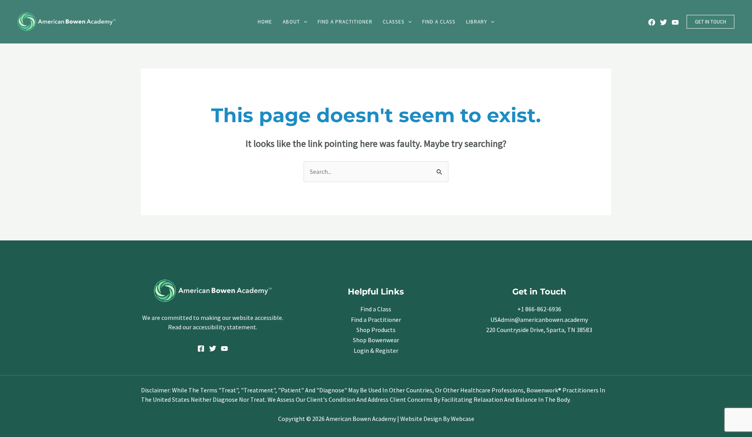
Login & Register (376, 350)
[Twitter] (663, 22)
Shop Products (376, 330)
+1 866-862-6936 (539, 309)
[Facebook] (651, 22)
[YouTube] (675, 22)
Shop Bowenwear (376, 340)
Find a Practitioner (376, 319)
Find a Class (375, 309)
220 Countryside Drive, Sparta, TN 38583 (539, 330)
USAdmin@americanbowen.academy (539, 319)
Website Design (421, 419)
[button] (303, 21)
